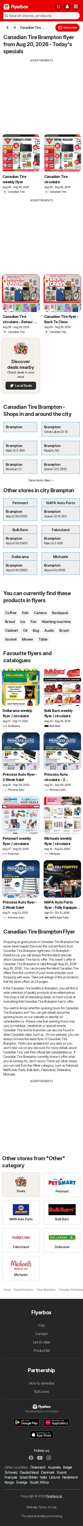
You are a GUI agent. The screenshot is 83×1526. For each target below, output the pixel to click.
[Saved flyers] (58, 6)
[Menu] (76, 6)
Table (43, 639)
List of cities (41, 1342)
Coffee (11, 613)
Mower (27, 639)
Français (10, 1477)
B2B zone (41, 1391)
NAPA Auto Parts (14, 1070)
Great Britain (28, 1477)
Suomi (61, 1472)
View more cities (39, 480)
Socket (11, 639)
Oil (25, 630)
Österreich (38, 1467)
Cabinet (11, 630)
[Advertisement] (41, 93)
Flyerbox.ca (54, 1496)
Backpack (60, 613)
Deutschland (29, 1472)
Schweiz (10, 1472)
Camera (40, 613)
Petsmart (72, 1065)
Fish (25, 613)
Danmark (47, 1472)
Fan (33, 621)
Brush (64, 630)
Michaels (9, 1074)
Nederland (69, 1477)
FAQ (41, 1325)
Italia (43, 1477)
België (67, 1467)
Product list (41, 1350)
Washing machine (56, 621)
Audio (49, 630)
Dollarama (63, 1070)
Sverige (21, 1482)
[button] (67, 6)
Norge (9, 1482)
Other (36, 1065)
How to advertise (41, 1383)
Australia (54, 1467)
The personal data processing (41, 1516)
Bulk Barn (33, 1070)
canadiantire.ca (13, 1021)
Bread (10, 621)
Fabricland (48, 1070)
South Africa (39, 1482)
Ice (22, 621)
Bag (36, 630)
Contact (41, 1334)
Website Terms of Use (41, 1507)
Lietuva (54, 1477)
